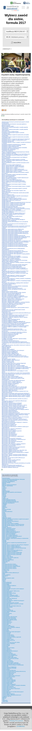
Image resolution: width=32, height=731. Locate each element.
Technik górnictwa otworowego (9, 617)
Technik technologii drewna (8, 673)
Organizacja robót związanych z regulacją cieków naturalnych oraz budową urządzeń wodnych (15, 283)
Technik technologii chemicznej (9, 672)
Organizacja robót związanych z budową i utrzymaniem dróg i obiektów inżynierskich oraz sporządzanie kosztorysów (15, 271)
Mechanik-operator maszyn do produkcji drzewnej (13, 524)
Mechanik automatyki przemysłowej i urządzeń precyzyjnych (15, 519)
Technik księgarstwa (6, 628)
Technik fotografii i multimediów (9, 611)
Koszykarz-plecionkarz (7, 511)
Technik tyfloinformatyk (7, 683)
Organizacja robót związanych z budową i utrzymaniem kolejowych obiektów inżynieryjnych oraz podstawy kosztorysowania (14, 276)
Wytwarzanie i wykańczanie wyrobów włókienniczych (13, 457)
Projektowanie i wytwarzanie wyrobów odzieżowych (13, 316)
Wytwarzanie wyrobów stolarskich (9, 460)
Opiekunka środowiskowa (8, 559)
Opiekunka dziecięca (6, 558)
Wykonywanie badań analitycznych (9, 385)
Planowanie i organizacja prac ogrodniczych (11, 294)
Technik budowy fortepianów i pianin (10, 595)
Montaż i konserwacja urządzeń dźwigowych (11, 164)
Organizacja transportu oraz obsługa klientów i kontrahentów (15, 286)
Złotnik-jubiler (5, 701)
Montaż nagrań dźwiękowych (8, 176)
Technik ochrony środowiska (8, 643)
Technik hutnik (5, 624)
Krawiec (4, 513)
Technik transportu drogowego (9, 679)
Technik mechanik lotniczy (8, 634)
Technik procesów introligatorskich (9, 655)
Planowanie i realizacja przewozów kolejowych (12, 300)
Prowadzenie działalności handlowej (9, 320)
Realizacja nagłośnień (6, 347)
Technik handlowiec (6, 620)
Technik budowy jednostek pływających (10, 596)
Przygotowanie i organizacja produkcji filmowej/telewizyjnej (14, 341)
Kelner (3, 508)
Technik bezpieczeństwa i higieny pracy (11, 590)
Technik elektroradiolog (7, 607)
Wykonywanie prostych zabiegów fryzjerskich (12, 430)
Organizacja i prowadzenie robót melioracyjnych (12, 252)
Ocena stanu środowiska (7, 215)
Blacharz (4, 483)
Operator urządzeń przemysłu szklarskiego (11, 554)
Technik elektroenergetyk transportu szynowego (12, 603)
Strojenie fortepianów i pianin (8, 361)
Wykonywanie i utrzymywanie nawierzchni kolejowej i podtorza (15, 409)
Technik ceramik (6, 597)
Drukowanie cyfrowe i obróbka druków (10, 131)
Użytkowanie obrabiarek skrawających (10, 383)
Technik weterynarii (6, 689)
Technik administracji (6, 582)
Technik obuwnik (6, 641)
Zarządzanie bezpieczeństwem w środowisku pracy (13, 466)
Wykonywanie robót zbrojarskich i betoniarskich (12, 441)
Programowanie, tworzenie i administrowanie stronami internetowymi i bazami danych (13, 310)
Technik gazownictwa (7, 613)
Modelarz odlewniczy (6, 527)
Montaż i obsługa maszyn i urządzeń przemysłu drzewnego (14, 170)
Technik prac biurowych (7, 653)
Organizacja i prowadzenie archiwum (10, 234)
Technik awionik (5, 589)
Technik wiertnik (5, 690)
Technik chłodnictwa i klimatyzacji (9, 598)
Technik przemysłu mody (7, 656)
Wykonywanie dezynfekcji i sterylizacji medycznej (12, 389)
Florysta (4, 495)
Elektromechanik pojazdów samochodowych (12, 492)
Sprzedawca (5, 575)
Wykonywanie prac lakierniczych (9, 425)
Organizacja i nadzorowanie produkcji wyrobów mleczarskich (15, 232)
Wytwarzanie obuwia (6, 458)
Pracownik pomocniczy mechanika (9, 565)
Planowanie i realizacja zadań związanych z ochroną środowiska (16, 302)
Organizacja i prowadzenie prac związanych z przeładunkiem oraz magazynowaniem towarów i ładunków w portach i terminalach (16, 241)
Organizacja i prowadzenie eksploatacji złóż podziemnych (14, 237)
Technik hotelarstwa (6, 623)
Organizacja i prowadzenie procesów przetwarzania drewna (15, 244)
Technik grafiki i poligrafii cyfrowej (9, 619)
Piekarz (4, 563)
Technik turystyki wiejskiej (8, 682)
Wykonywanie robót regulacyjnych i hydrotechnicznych (14, 439)
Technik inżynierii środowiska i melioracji (11, 627)
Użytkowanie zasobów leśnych (8, 384)
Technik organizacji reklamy (8, 647)
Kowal (3, 512)
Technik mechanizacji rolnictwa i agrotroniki (11, 637)
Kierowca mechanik (6, 509)
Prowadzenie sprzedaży (7, 337)
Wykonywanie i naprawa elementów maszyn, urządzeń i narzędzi (16, 395)
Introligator (4, 504)
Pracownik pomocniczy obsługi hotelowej (11, 566)
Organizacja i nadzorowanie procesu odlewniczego (13, 229)
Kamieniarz (4, 507)
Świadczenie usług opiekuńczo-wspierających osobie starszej (15, 368)
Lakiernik (4, 516)
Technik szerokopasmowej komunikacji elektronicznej (14, 671)
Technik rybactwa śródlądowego (9, 667)
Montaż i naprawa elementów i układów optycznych (13, 165)
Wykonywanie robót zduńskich (8, 442)
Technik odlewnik (6, 644)
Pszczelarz (4, 571)
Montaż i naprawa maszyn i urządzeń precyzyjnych (13, 166)
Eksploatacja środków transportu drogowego (11, 145)
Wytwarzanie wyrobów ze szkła (8, 462)
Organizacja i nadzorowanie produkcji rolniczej (12, 230)
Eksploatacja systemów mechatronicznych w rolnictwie (14, 144)
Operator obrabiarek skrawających (10, 551)
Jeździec (4, 505)
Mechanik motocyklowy (7, 520)
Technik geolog (5, 615)
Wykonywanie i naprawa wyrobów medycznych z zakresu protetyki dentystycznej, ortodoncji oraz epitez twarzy (14, 406)
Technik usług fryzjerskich (8, 686)
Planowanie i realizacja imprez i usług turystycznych (13, 298)
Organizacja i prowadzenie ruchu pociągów (11, 256)
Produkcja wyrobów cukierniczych (9, 305)
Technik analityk (5, 584)
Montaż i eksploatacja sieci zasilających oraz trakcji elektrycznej (16, 154)
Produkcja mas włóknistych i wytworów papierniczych (13, 303)
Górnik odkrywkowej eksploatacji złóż (10, 501)
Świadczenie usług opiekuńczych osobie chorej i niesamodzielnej (16, 372)
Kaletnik (4, 506)
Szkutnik (4, 579)
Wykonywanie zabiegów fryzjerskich (10, 449)
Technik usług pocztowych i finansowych (11, 688)
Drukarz (4, 490)
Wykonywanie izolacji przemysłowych (10, 411)
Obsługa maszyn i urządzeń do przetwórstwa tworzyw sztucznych (16, 202)
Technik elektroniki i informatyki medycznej (11, 605)
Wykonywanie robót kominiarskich (9, 435)
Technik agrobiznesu (6, 583)
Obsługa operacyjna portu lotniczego (10, 206)
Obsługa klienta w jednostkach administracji (11, 200)
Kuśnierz (4, 515)
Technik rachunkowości (7, 660)
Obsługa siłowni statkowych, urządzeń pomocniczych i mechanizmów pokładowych (13, 211)
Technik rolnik (5, 666)
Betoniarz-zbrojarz (6, 482)
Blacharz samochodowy (7, 485)
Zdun (3, 699)
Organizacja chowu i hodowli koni (9, 220)
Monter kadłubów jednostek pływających (11, 531)
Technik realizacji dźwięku (8, 661)
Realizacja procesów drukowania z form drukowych (13, 350)
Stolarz (3, 576)
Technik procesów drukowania (9, 654)
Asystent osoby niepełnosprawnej (9, 480)
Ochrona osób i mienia (6, 217)
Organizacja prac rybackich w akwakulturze (11, 259)
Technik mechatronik (6, 638)
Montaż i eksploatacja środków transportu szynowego (13, 159)
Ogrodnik (4, 541)
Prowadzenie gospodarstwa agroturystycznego (12, 328)
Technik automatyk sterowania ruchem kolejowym (13, 588)
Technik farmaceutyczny (7, 610)
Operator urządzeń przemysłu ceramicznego (12, 552)
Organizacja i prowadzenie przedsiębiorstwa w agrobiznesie (15, 251)
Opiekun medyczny (6, 555)
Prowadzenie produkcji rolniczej (8, 335)
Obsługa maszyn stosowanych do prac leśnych (12, 205)
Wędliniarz (4, 697)
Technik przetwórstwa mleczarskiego (10, 658)
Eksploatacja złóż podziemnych (8, 149)
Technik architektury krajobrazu (9, 585)
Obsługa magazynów (6, 201)
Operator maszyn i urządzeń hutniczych (11, 545)
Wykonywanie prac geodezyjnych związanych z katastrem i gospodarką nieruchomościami (15, 423)
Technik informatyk (6, 625)
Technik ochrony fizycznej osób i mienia (11, 642)
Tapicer (4, 581)
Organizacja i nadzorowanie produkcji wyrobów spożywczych (15, 233)
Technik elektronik (6, 604)
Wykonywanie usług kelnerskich (9, 445)
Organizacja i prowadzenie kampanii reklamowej (12, 238)
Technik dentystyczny (7, 599)
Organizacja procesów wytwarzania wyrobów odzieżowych (14, 264)
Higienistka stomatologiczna (8, 502)
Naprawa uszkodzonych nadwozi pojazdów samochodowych (15, 195)
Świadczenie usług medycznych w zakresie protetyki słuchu (15, 366)
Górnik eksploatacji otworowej (8, 499)
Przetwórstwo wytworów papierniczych (10, 340)
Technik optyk (5, 646)
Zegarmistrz (5, 700)
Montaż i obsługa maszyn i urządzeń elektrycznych (13, 169)
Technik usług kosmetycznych (9, 687)
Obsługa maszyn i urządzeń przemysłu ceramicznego (13, 203)
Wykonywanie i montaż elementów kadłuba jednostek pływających (16, 394)
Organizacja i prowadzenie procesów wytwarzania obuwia (14, 245)
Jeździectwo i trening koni (7, 150)
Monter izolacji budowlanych (8, 529)
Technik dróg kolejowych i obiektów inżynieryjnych (13, 600)
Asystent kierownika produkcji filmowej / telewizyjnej (13, 479)
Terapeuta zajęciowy (6, 696)
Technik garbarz (5, 612)
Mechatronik (5, 526)
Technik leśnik (5, 629)
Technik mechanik (6, 633)
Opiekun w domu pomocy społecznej (10, 557)
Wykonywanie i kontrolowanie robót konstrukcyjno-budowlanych (15, 393)
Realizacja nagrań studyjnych (8, 349)
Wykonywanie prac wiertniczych (9, 429)
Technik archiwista (6, 586)
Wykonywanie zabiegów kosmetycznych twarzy (12, 451)
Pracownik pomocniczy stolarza (9, 567)
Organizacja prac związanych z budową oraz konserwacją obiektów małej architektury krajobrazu (14, 261)
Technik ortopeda (6, 648)
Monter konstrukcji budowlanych (9, 532)
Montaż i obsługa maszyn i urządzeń (10, 168)
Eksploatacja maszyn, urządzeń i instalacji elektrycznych (14, 140)
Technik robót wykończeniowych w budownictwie (13, 664)
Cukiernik (4, 487)
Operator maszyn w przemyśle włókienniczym (12, 550)
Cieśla (3, 486)
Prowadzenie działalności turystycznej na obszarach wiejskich (15, 325)
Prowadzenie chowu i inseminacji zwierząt (11, 319)
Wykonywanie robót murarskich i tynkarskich (11, 438)
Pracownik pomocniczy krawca (9, 564)
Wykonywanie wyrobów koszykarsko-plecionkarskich (13, 446)
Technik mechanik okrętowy (8, 635)
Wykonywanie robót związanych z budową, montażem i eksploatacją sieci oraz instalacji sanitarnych (14, 444)
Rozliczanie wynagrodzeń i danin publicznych (11, 354)
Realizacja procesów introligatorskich (10, 351)
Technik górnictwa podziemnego (9, 618)
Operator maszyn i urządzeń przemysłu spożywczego (14, 548)
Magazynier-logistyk (6, 517)
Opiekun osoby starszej (7, 556)
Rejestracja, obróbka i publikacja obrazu (10, 353)
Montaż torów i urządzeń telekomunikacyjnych (12, 179)
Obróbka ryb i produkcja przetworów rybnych (11, 198)
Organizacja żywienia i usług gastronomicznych (12, 288)
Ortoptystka (5, 561)
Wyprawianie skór (6, 456)
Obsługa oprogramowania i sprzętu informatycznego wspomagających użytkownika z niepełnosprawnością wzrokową (16, 208)
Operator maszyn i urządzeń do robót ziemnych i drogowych (15, 544)
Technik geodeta (6, 614)
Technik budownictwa (7, 592)
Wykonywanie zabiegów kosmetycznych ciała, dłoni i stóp (14, 450)
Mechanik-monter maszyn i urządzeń (10, 523)
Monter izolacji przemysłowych (9, 530)
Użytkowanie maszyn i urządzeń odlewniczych (12, 382)
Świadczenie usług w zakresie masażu (10, 376)
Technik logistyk (5, 630)
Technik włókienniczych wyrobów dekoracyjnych (12, 691)
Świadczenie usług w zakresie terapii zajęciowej (12, 377)
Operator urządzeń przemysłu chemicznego (12, 553)
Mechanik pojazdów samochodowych (10, 521)
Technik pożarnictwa (6, 652)
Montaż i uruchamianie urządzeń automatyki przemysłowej (14, 174)
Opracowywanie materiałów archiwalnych (11, 218)
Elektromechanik (6, 491)
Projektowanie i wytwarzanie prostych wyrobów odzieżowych (15, 315)
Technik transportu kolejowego (9, 681)
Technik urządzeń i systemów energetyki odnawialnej (13, 685)
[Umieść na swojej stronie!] (5, 110)
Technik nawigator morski (7, 639)
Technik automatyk (6, 587)
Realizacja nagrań (6, 348)
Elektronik (4, 493)
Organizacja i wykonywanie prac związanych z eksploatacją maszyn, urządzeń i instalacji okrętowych (15, 258)
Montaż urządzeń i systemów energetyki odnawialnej (13, 180)
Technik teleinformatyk (7, 677)
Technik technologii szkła (7, 674)
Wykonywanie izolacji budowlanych (9, 410)
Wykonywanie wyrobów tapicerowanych (10, 448)
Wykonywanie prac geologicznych (9, 424)
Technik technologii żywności (8, 676)
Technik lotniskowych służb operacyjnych (11, 631)
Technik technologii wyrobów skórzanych (11, 675)
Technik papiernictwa (6, 649)
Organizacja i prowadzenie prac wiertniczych (11, 239)
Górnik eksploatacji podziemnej (9, 500)
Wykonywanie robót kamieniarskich (9, 434)
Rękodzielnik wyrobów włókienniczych (10, 572)
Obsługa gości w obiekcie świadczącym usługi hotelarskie (14, 199)
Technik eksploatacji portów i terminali (10, 602)
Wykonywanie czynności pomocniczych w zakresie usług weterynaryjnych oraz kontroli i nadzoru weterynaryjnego (14, 387)
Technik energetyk (6, 609)
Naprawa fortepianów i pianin (8, 194)
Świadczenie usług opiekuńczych (9, 369)
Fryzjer (4, 497)
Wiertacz (4, 698)
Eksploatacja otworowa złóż (8, 141)
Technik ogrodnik (6, 645)
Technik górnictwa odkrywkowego (9, 616)
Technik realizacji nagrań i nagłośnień (10, 662)
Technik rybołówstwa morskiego (9, 668)
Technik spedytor (6, 669)
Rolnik (3, 573)
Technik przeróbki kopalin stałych (9, 657)
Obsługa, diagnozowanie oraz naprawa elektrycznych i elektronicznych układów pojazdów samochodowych (13, 214)
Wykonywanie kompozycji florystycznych (11, 412)
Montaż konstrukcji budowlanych (9, 175)
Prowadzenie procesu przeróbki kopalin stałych (12, 333)
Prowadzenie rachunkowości (8, 336)
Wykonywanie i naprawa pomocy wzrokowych (12, 402)
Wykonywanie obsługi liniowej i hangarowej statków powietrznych (16, 413)
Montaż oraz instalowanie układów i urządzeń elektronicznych (15, 177)
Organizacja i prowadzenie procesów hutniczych (12, 243)
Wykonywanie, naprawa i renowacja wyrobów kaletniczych (14, 454)
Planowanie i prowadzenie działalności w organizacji (13, 295)
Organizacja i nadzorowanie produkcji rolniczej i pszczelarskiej (15, 231)
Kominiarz (4, 510)
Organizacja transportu (7, 284)
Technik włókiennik (6, 692)
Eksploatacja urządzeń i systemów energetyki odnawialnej (14, 147)
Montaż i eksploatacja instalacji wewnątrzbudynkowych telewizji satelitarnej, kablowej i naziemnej (15, 152)
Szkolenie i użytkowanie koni (8, 362)
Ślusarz (4, 580)
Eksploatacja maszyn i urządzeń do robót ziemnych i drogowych (16, 139)
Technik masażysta (6, 632)
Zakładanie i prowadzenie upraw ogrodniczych (12, 465)
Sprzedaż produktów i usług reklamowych (11, 360)
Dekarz (4, 489)
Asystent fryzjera (6, 478)
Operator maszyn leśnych (8, 549)
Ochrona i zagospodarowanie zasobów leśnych (12, 216)
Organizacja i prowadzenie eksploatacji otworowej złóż (13, 235)
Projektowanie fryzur (6, 311)
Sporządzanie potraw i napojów (8, 359)
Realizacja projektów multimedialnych (10, 352)
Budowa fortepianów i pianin (8, 126)
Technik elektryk (6, 608)
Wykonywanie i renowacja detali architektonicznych (13, 408)
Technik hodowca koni (7, 622)
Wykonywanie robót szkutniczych (9, 440)
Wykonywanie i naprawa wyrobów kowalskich (12, 404)
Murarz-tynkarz (5, 539)
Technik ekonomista (6, 601)
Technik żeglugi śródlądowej (8, 693)
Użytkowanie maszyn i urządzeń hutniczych (11, 381)
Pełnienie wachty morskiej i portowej (9, 291)
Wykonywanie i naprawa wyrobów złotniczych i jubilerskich (14, 407)
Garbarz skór (5, 498)
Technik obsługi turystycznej (8, 640)
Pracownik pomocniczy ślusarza (9, 568)
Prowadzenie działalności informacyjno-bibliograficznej (13, 321)
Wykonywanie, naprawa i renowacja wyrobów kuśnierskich (14, 455)
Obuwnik (4, 540)
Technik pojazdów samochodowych (10, 651)
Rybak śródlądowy (6, 574)
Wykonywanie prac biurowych (8, 421)
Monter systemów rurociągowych (9, 537)
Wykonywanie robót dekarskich (8, 433)
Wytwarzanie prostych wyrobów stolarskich (11, 459)
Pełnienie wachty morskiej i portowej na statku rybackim (14, 292)
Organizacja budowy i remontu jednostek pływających (13, 219)
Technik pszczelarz (6, 659)
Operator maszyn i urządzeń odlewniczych (11, 546)
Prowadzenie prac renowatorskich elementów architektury (14, 332)
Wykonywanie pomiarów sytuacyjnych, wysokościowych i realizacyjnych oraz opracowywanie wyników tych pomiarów (15, 420)
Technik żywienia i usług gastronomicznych (11, 695)
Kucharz (4, 514)
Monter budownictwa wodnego (8, 528)
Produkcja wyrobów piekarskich (9, 306)
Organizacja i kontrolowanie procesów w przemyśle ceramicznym (16, 225)
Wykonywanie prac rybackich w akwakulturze (12, 428)
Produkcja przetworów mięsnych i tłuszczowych (12, 304)
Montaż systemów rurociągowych (9, 178)
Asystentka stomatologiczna (8, 481)
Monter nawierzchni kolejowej (8, 534)
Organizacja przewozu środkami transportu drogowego (14, 267)
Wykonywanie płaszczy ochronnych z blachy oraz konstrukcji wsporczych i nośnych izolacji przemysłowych (15, 417)
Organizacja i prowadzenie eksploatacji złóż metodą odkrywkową (16, 236)
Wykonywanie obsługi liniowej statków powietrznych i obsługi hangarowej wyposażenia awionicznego (15, 415)
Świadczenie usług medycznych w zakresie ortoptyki (13, 365)
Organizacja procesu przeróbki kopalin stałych (12, 266)
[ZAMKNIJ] (21, 726)
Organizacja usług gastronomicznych (10, 287)
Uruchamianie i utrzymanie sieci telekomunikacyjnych (13, 380)
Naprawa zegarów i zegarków (8, 197)
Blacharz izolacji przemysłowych (9, 484)
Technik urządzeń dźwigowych (9, 684)
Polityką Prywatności (16, 721)
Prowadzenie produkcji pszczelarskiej (10, 334)
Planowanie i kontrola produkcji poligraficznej (11, 293)
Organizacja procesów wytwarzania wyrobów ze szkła (13, 265)
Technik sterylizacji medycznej (9, 670)
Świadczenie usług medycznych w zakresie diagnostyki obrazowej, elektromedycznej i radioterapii (14, 364)
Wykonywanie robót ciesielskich (9, 431)
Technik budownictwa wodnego (9, 593)
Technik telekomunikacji (7, 678)
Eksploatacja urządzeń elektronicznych (10, 146)
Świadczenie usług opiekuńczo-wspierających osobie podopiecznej (16, 367)
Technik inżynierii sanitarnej (8, 626)
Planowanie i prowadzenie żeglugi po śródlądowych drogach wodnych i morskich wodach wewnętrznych (15, 297)
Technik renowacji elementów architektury (11, 663)
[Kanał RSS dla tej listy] (3, 110)
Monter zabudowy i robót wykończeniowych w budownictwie (15, 538)
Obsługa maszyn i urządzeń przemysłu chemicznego (13, 204)
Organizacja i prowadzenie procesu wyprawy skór (12, 250)
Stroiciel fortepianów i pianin (8, 578)
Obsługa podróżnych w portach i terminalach (11, 209)
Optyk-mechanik (6, 560)
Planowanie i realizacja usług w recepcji (10, 301)
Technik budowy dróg (7, 594)
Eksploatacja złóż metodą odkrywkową (10, 148)
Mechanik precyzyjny (7, 522)
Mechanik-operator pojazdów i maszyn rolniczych (13, 525)
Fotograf (4, 496)
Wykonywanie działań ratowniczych (9, 390)
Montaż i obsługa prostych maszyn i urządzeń (12, 171)
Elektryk (4, 494)
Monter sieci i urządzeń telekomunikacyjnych (12, 536)
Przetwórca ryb (5, 570)
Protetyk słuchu (5, 569)
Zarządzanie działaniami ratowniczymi (10, 467)
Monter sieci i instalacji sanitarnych (9, 535)
